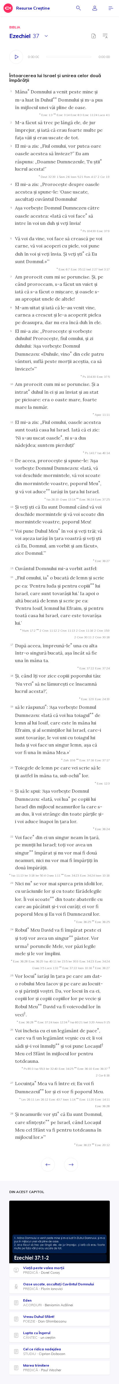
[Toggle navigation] (111, 8)
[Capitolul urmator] (71, 1165)
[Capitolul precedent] (48, 1165)
